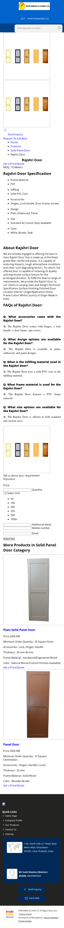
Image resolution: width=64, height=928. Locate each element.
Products (16, 146)
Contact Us (10, 829)
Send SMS (34, 898)
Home (14, 142)
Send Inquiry (15, 134)
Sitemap (9, 834)
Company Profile (13, 820)
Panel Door (11, 744)
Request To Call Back (15, 138)
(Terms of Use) (25, 914)
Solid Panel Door (20, 150)
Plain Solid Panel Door (19, 630)
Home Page (11, 815)
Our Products (12, 824)
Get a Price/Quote (13, 163)
